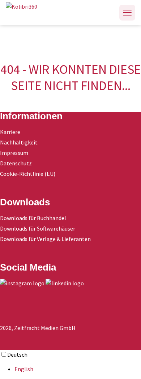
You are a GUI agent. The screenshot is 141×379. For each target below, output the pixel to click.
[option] (77, 369)
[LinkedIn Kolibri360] (65, 283)
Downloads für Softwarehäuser (37, 228)
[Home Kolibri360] (29, 12)
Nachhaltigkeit (19, 142)
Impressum (14, 152)
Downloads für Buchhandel (33, 218)
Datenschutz (16, 163)
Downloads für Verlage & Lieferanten (45, 238)
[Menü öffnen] (127, 13)
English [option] (23, 369)
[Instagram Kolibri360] (22, 283)
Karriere (10, 131)
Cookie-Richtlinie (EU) (27, 173)
